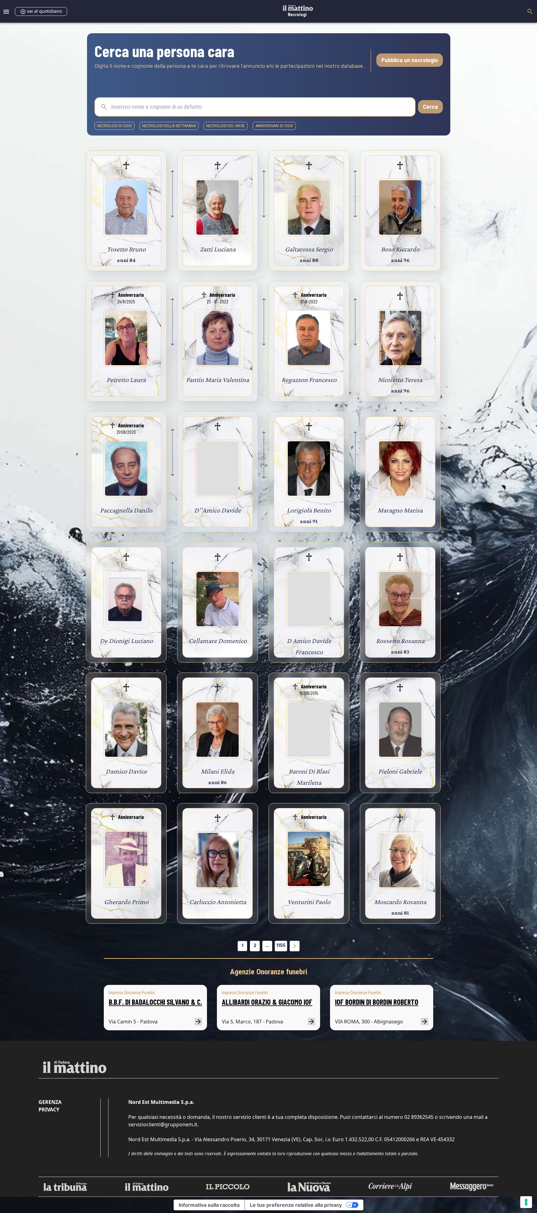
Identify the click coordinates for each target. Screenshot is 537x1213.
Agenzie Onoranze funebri (268, 971)
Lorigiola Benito (309, 510)
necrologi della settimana (169, 126)
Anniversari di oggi (274, 126)
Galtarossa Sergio (309, 249)
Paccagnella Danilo (126, 510)
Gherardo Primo (126, 902)
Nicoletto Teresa (400, 380)
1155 (281, 945)
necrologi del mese (225, 126)
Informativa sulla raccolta (209, 1205)
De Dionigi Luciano (126, 641)
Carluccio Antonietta (217, 902)
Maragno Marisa (400, 510)
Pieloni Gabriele (400, 771)
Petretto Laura (126, 380)
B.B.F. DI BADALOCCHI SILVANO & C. (155, 1001)
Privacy (49, 1109)
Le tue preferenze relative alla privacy (296, 1205)
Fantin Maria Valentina (217, 380)
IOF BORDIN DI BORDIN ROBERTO (376, 1001)
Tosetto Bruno (126, 249)
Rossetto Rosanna (400, 641)
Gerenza (50, 1102)
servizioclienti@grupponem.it (162, 1124)
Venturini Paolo (308, 902)
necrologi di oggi (114, 126)
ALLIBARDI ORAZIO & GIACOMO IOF (267, 1001)
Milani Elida (217, 771)
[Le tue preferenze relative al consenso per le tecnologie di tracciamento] (526, 1202)
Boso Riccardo (400, 249)
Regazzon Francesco (309, 380)
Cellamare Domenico (218, 641)
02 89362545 (419, 1117)
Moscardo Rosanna (400, 902)
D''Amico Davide (217, 510)
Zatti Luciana (218, 249)
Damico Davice (126, 771)
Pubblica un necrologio (409, 60)
